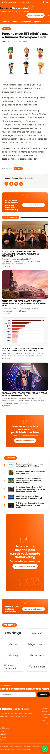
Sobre (2, 731)
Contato (3, 740)
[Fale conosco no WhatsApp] (45, 749)
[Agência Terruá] (37, 644)
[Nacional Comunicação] (13, 667)
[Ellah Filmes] (37, 655)
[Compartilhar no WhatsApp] (11, 184)
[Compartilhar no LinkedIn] (6, 184)
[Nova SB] (37, 633)
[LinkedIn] (47, 2)
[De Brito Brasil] (37, 667)
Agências (37, 22)
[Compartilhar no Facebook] (16, 184)
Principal (5, 22)
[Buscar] (48, 15)
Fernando (14, 8)
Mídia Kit (3, 734)
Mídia (44, 720)
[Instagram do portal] (21, 184)
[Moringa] (13, 633)
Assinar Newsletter (35, 15)
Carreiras (45, 723)
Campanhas (26, 22)
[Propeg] (13, 655)
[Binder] (13, 644)
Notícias (15, 22)
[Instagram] (43, 2)
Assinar (43, 695)
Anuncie (3, 737)
